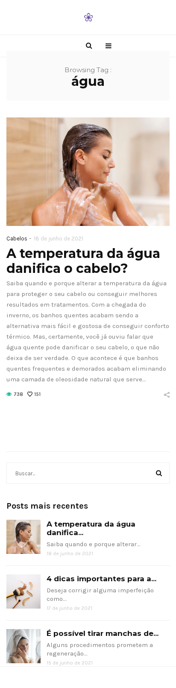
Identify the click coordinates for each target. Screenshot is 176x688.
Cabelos (16, 238)
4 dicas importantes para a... (101, 578)
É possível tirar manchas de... (102, 633)
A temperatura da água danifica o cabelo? (83, 261)
